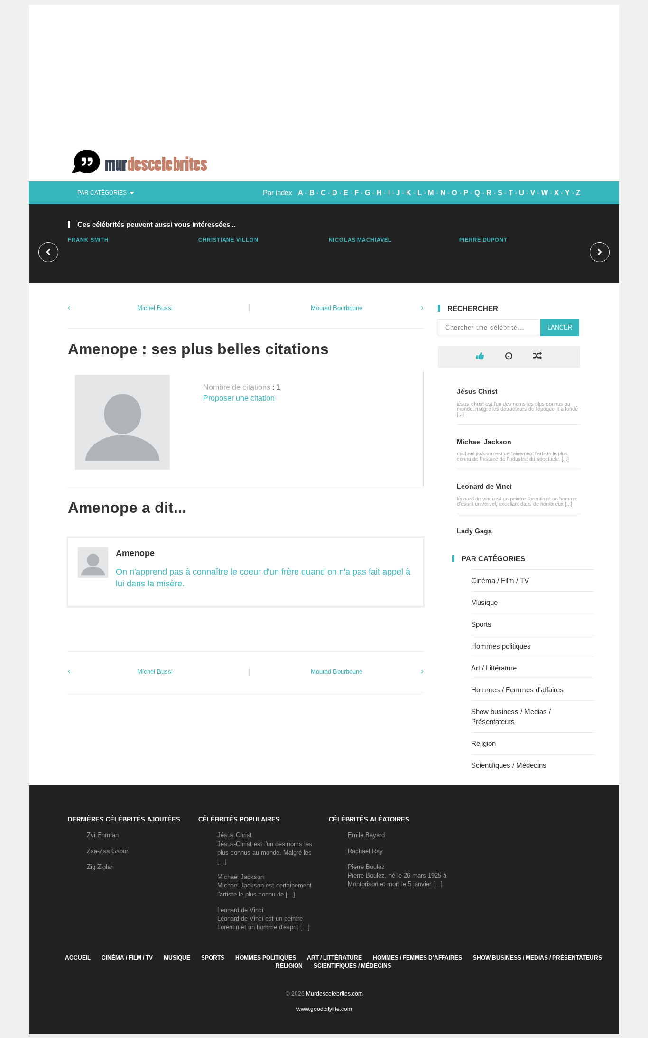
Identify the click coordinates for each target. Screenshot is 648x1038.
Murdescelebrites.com (334, 994)
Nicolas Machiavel (360, 240)
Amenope (135, 553)
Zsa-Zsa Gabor (107, 851)
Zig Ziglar (99, 866)
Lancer (559, 327)
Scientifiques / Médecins (508, 765)
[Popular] (480, 356)
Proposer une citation (239, 398)
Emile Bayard (366, 835)
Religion (483, 743)
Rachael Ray (365, 851)
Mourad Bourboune (336, 307)
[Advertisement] (324, 71)
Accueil (78, 957)
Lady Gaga (474, 531)
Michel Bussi (155, 307)
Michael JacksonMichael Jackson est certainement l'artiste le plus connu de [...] (264, 885)
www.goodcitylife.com (324, 1009)
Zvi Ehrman (103, 835)
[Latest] (509, 356)
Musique (484, 602)
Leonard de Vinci (484, 486)
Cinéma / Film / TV (500, 580)
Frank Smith (88, 240)
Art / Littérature (494, 668)
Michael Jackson (484, 441)
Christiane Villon (228, 240)
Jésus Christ (477, 391)
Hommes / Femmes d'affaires (517, 690)
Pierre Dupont (483, 240)
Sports (481, 624)
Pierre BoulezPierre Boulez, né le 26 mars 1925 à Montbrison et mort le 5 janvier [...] (397, 875)
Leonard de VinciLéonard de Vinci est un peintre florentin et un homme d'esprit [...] (263, 918)
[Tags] (537, 356)
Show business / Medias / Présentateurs (537, 957)
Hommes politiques (501, 646)
